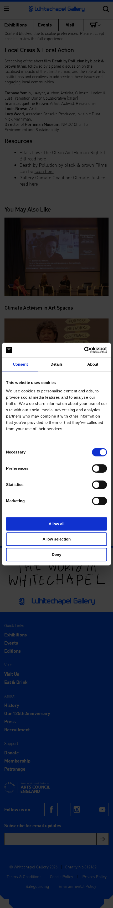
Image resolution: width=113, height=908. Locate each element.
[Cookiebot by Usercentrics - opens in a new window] (84, 350)
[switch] (99, 468)
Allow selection (57, 539)
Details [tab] (56, 364)
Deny (56, 554)
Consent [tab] (20, 364)
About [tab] (92, 364)
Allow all (56, 524)
